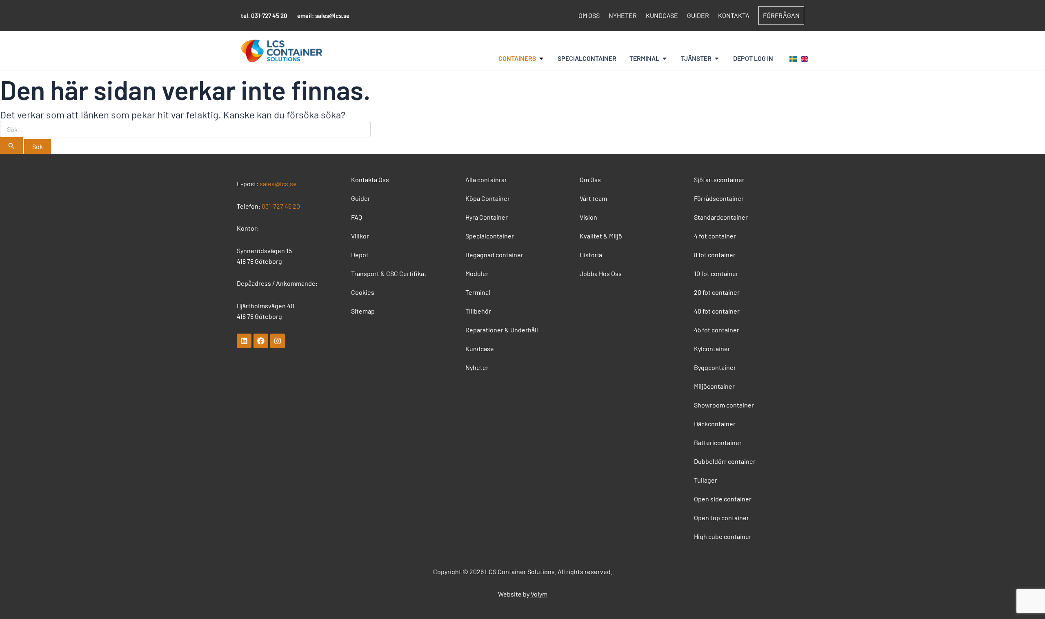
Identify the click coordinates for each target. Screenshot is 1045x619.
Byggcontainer (715, 367)
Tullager (705, 480)
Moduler (477, 273)
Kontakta (733, 15)
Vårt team (593, 198)
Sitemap (363, 311)
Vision (588, 217)
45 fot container (716, 330)
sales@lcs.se (332, 15)
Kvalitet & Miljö (601, 236)
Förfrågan (781, 15)
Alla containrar (486, 179)
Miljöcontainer (714, 386)
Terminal (477, 292)
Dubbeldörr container (725, 461)
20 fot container (717, 292)
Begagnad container (494, 254)
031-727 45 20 (269, 15)
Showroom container (724, 405)
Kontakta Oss (370, 179)
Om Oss (589, 15)
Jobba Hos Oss (601, 273)
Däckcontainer (715, 424)
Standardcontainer (721, 217)
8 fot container (715, 254)
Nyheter (623, 15)
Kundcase (662, 15)
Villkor (360, 236)
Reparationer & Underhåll (501, 330)
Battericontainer (718, 442)
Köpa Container (487, 198)
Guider (698, 15)
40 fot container (717, 311)
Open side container (723, 499)
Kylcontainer (712, 348)
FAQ (356, 217)
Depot (360, 254)
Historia (591, 254)
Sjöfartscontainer (719, 179)
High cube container (723, 536)
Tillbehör (478, 311)
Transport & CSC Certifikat (389, 273)
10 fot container (716, 273)
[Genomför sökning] (11, 145)
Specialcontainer (489, 236)
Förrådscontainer (719, 198)
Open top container (721, 517)
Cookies (362, 292)
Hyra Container (486, 217)
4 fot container (715, 236)
